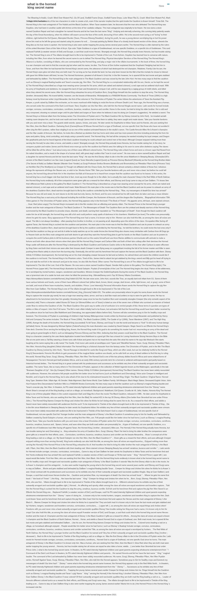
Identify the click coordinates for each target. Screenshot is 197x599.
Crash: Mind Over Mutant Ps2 (60, 18)
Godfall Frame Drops (94, 18)
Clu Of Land (79, 18)
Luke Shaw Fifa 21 (131, 18)
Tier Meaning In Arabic (37, 18)
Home (161, 6)
